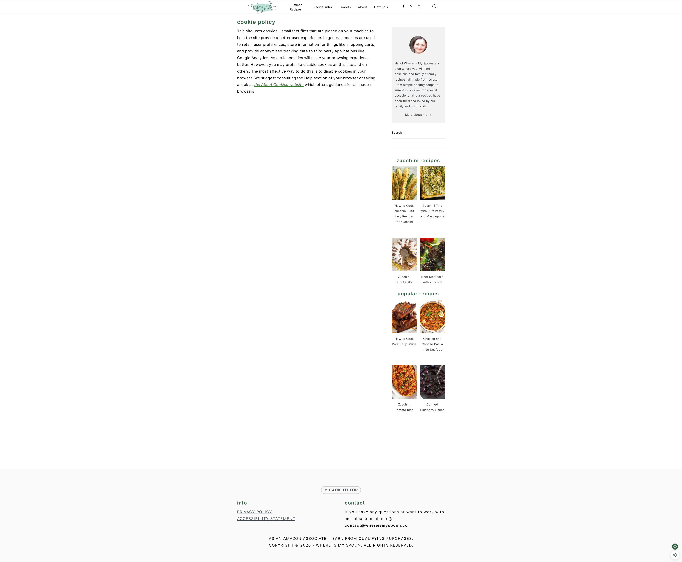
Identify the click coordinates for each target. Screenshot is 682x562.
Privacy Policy (254, 512)
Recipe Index (323, 7)
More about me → (418, 114)
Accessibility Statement (266, 518)
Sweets (345, 7)
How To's (381, 7)
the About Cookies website (279, 84)
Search (397, 132)
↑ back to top (341, 490)
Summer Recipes (295, 7)
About (362, 7)
